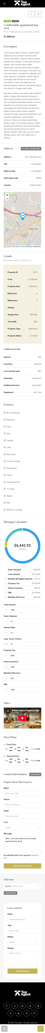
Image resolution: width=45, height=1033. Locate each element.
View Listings (35, 774)
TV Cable (10, 489)
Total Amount (10, 605)
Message (8, 833)
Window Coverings (14, 510)
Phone (7, 799)
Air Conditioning (13, 413)
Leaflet (16, 246)
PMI (5, 684)
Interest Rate (9, 627)
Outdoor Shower (13, 461)
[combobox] (22, 827)
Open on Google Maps (32, 149)
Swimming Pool (13, 482)
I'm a (6, 822)
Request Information (22, 866)
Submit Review (22, 971)
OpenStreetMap (27, 246)
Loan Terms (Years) (12, 639)
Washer (10, 496)
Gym (8, 433)
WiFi (8, 503)
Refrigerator (12, 468)
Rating (10, 937)
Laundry (10, 440)
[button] (23, 216)
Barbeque (11, 420)
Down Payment (10, 616)
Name (6, 788)
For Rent (15, 21)
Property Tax (9, 650)
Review (11, 948)
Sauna (9, 475)
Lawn (9, 447)
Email (6, 811)
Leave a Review (10, 893)
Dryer (9, 427)
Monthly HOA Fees (12, 673)
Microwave (11, 454)
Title (10, 925)
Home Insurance (11, 662)
